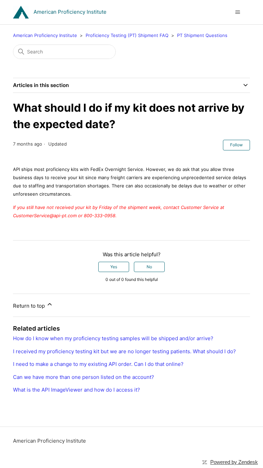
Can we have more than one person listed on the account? (83, 377)
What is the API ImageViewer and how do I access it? (76, 389)
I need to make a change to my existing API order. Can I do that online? (98, 364)
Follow (236, 144)
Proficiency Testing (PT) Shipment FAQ (127, 35)
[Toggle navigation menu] (238, 12)
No (149, 266)
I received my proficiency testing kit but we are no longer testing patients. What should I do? (124, 351)
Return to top (29, 306)
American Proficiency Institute (45, 35)
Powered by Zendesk (234, 462)
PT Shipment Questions (202, 35)
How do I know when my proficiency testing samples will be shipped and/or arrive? (113, 338)
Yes (113, 266)
